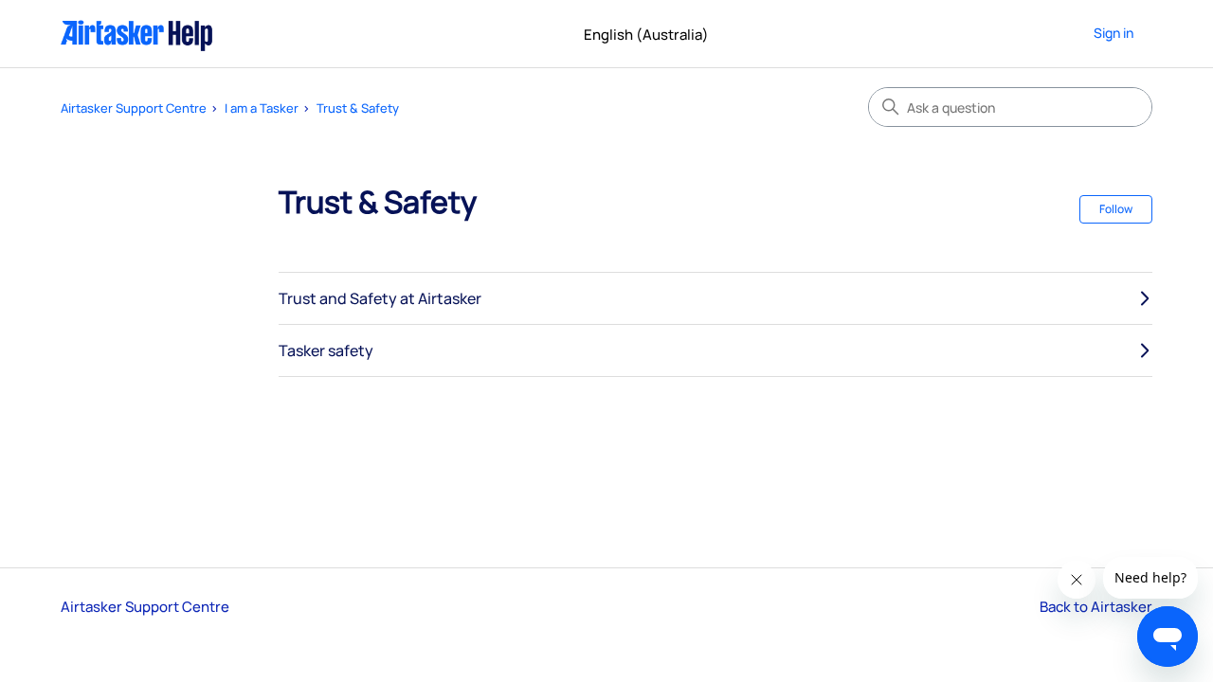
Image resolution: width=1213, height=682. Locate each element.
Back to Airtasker (1096, 607)
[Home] (137, 33)
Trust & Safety (358, 108)
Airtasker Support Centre (134, 108)
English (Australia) (648, 35)
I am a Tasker (262, 108)
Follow (1115, 209)
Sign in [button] (1113, 33)
